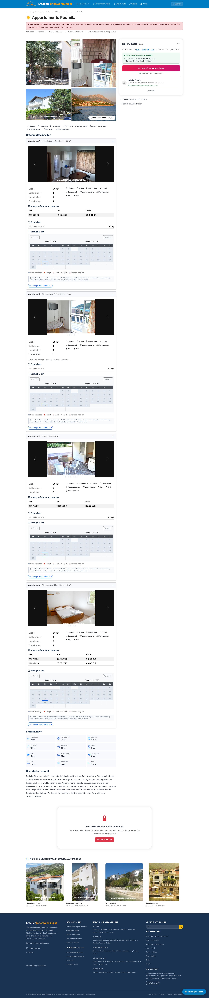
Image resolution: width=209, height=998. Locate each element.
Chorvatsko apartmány (74, 952)
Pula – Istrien (151, 956)
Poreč (130, 929)
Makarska (120, 961)
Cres (94, 940)
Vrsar (112, 932)
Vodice (135, 951)
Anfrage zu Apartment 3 (41, 577)
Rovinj (101, 932)
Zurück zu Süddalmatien (132, 104)
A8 (148, 49)
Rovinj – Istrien (151, 952)
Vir (131, 951)
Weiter (107, 237)
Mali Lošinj (114, 940)
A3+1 (152, 49)
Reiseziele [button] (83, 4)
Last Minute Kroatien (74, 938)
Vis (105, 964)
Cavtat (95, 972)
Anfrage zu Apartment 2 (41, 428)
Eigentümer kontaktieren (152, 68)
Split (139, 961)
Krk (107, 940)
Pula (134, 929)
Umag (106, 932)
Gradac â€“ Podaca (55, 12)
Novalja (121, 940)
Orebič (123, 972)
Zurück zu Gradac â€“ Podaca (135, 99)
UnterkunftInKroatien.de (75, 956)
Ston (134, 972)
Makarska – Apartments (155, 944)
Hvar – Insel (150, 948)
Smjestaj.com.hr (72, 964)
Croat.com (70, 960)
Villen (144, 4)
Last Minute (121, 4)
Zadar (95, 954)
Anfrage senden (195, 992)
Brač (104, 961)
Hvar (114, 961)
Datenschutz (152, 994)
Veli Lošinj (107, 943)
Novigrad (123, 929)
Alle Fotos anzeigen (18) (103, 118)
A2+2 (138, 49)
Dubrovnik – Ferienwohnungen (157, 936)
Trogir (95, 964)
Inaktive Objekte (34, 948)
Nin (101, 951)
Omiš (127, 961)
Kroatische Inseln (72, 931)
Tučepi (100, 964)
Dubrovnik (98, 969)
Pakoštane (107, 951)
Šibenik (118, 951)
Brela (109, 961)
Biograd (95, 951)
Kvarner (97, 937)
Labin (110, 929)
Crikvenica (101, 940)
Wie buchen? (154, 983)
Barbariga (96, 929)
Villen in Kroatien (72, 942)
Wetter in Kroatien (73, 935)
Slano (129, 972)
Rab (100, 943)
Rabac (95, 932)
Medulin (116, 929)
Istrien (96, 926)
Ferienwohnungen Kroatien (76, 927)
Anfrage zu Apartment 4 (41, 724)
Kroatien (29, 12)
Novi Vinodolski (131, 940)
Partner (31, 952)
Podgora (134, 961)
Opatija (95, 943)
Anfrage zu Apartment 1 (41, 286)
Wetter (134, 4)
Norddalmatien (100, 947)
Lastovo (117, 972)
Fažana (104, 929)
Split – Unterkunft (152, 940)
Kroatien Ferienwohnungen (38, 943)
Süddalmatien (40, 12)
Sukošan (126, 951)
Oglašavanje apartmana (37, 966)
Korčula (110, 972)
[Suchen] (181, 927)
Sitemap (162, 994)
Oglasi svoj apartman (175, 994)
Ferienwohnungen (102, 4)
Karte (152, 91)
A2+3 (144, 49)
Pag (113, 951)
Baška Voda (97, 961)
